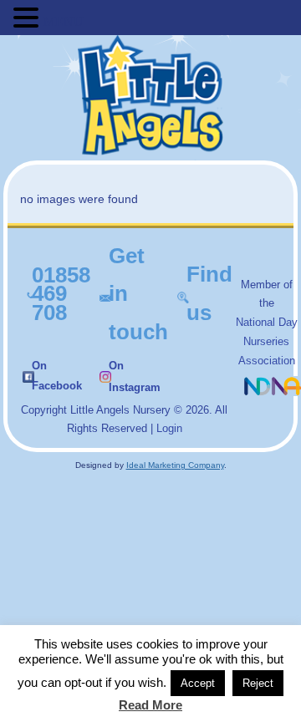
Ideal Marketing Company (175, 465)
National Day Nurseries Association (267, 341)
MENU (63, 21)
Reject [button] (257, 683)
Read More (150, 705)
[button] (28, 17)
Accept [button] (198, 683)
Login (169, 428)
